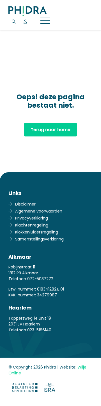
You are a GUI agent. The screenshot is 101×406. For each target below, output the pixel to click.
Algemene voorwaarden (38, 211)
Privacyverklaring (31, 218)
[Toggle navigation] (45, 22)
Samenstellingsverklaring (39, 239)
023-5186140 (39, 330)
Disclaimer (25, 204)
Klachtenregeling (31, 225)
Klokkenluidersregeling (36, 232)
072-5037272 (40, 279)
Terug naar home (50, 129)
